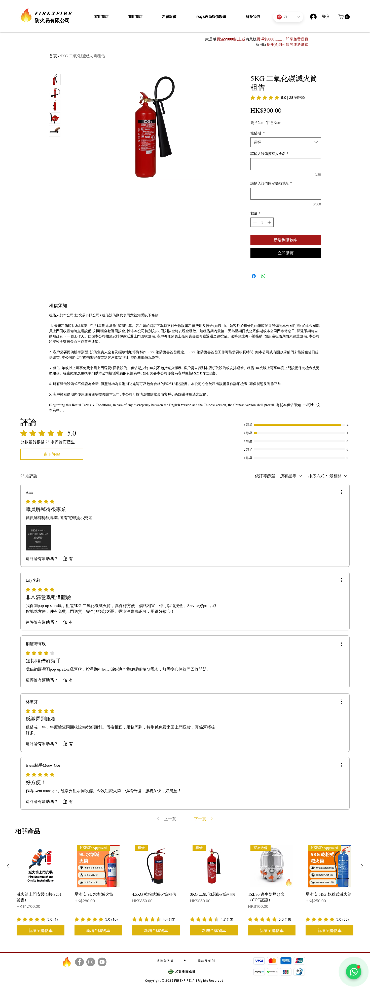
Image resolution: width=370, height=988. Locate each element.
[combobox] (285, 142)
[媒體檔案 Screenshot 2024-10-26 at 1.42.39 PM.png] (38, 537)
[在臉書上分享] (254, 276)
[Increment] (270, 222)
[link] (277, 97)
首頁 (53, 55)
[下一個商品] (362, 866)
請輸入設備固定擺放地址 (271, 183)
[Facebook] (79, 962)
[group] (185, 890)
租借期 (257, 133)
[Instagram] (90, 962)
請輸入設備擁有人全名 (269, 153)
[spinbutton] (262, 222)
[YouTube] (102, 962)
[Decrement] (254, 222)
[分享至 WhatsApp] (263, 276)
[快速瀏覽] (40, 866)
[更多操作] (341, 492)
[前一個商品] (8, 866)
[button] (253, 16)
